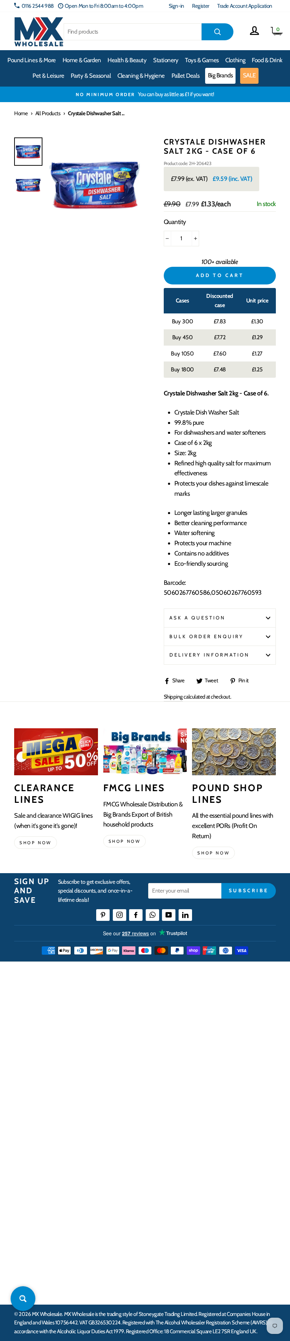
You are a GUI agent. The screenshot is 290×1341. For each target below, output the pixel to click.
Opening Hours (164, 1186)
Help (153, 1017)
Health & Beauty (127, 60)
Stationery (166, 60)
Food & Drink (267, 60)
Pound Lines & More (31, 60)
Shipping (173, 696)
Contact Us (159, 1173)
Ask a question (197, 617)
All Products (47, 113)
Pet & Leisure (48, 75)
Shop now (35, 842)
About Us (23, 1173)
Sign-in (176, 5)
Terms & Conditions (168, 1081)
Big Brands (220, 75)
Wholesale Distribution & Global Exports (189, 1068)
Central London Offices (172, 1211)
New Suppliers (163, 1250)
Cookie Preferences (168, 1263)
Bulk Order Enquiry (206, 636)
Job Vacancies (162, 1237)
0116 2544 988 (38, 5)
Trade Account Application (244, 5)
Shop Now (213, 852)
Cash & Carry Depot (168, 1199)
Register (200, 5)
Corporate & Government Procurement (189, 1055)
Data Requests (163, 1275)
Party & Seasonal (91, 75)
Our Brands (26, 1199)
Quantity (175, 222)
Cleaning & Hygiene (141, 75)
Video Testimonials (33, 1186)
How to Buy (160, 1030)
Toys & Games (202, 60)
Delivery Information (209, 655)
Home (21, 113)
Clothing (235, 60)
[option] (145, 94)
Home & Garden (82, 60)
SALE (249, 75)
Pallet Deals (186, 75)
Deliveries (158, 1043)
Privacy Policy (162, 1094)
